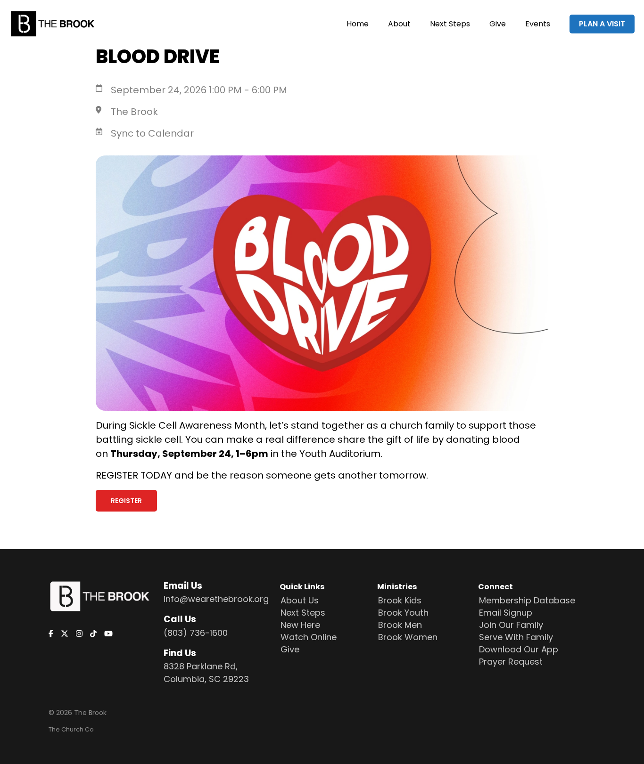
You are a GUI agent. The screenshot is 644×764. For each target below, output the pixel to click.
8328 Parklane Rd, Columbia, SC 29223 (206, 672)
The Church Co (71, 729)
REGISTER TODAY (134, 475)
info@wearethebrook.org (216, 599)
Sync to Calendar (152, 133)
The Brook (134, 111)
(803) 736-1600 (196, 633)
